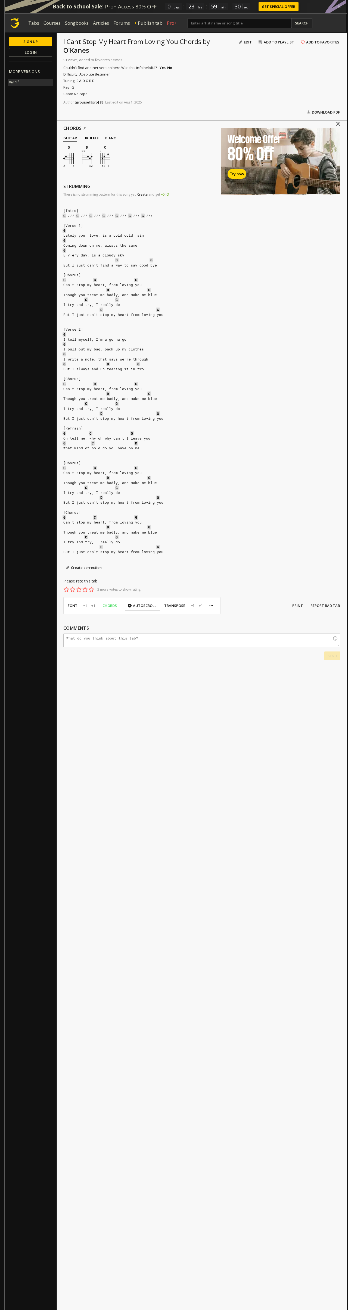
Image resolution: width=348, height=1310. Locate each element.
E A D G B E (85, 80)
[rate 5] (91, 589)
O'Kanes (76, 50)
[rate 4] (85, 589)
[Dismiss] (339, 6)
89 (102, 102)
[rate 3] (79, 589)
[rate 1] (66, 589)
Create (142, 194)
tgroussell (83, 102)
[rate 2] (72, 589)
